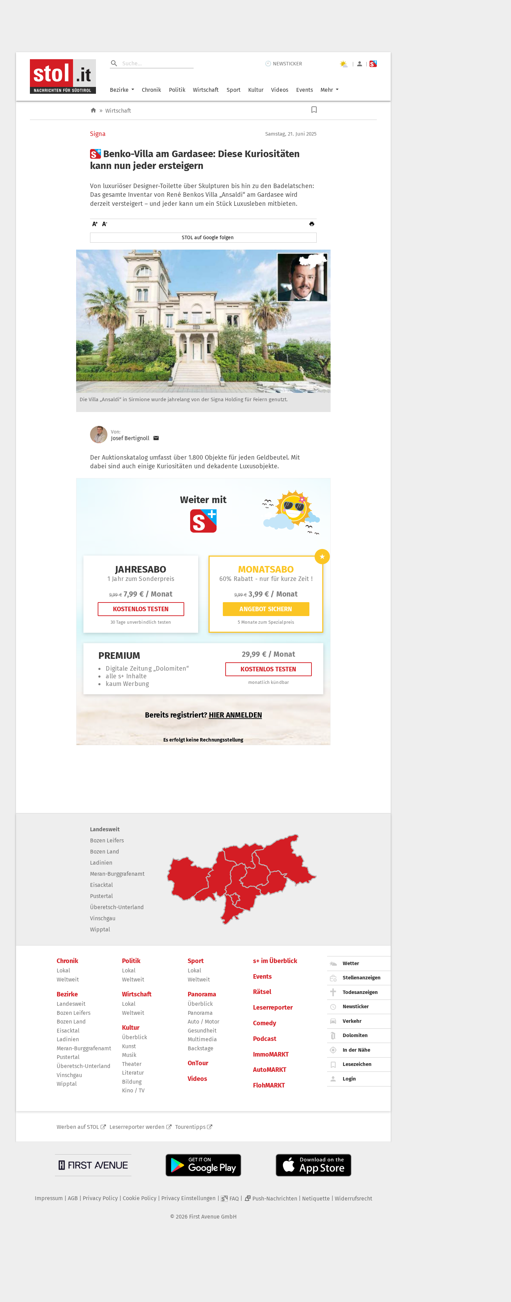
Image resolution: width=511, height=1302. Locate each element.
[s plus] (373, 63)
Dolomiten (355, 1035)
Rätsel (262, 992)
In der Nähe (356, 1050)
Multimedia (202, 1039)
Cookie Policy (139, 1198)
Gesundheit (202, 1030)
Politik (177, 90)
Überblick (134, 1037)
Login (349, 1079)
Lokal (63, 970)
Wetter (351, 963)
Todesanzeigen (360, 992)
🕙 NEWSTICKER (283, 63)
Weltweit (68, 979)
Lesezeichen (357, 1064)
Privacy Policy (100, 1198)
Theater (131, 1064)
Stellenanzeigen (362, 978)
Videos (279, 90)
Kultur (255, 90)
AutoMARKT (269, 1070)
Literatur (133, 1072)
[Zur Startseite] (93, 110)
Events (304, 90)
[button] (314, 109)
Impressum (49, 1198)
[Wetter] (343, 64)
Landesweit (105, 829)
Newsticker (356, 1006)
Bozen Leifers (107, 840)
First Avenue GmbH (213, 1216)
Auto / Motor (203, 1021)
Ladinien (101, 862)
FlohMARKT (269, 1085)
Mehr (327, 90)
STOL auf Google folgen (208, 238)
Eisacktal (101, 885)
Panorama (202, 994)
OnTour (198, 1063)
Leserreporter (273, 1007)
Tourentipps (190, 1127)
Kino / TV (133, 1090)
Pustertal (101, 896)
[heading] (203, 159)
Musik (129, 1055)
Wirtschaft (206, 90)
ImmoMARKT (271, 1054)
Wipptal (100, 929)
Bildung (131, 1081)
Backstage (200, 1048)
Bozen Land (104, 851)
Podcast (264, 1039)
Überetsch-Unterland (117, 907)
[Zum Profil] (359, 63)
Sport (234, 90)
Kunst (129, 1046)
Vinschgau (102, 918)
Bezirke (119, 90)
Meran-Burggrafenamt (117, 874)
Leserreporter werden (137, 1127)
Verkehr (352, 1021)
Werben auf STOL (78, 1127)
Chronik (151, 90)
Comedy (264, 1023)
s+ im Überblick (275, 961)
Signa (98, 134)
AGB (73, 1198)
